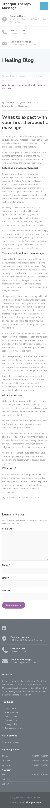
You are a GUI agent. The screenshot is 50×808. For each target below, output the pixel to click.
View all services (12, 742)
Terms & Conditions (14, 728)
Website (6, 590)
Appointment (35, 802)
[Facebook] (4, 628)
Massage (22, 106)
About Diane (10, 708)
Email (5, 577)
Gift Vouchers (11, 716)
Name (6, 565)
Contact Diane (11, 720)
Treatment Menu (12, 712)
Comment (8, 528)
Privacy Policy (11, 724)
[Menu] (44, 6)
